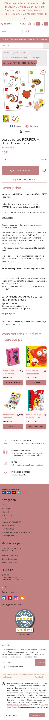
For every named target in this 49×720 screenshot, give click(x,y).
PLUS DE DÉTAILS (13, 382)
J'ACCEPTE (37, 715)
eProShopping (7, 677)
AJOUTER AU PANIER (20, 170)
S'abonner (40, 662)
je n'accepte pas (12, 715)
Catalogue (7, 508)
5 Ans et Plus (8, 147)
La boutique (7, 515)
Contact (23, 24)
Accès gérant (41, 677)
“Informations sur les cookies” (18, 705)
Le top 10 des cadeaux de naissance (16, 532)
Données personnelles (10, 562)
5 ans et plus (35, 58)
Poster (26, 131)
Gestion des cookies (9, 559)
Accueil (6, 52)
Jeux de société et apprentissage (15, 58)
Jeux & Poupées (19, 52)
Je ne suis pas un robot (14, 667)
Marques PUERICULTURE (12, 522)
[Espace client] (29, 24)
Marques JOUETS (9, 525)
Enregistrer (34, 126)
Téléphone (7, 587)
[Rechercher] (46, 46)
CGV (4, 519)
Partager (18, 126)
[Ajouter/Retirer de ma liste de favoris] (43, 170)
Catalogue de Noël (10, 536)
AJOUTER (36, 382)
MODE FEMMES (8, 529)
